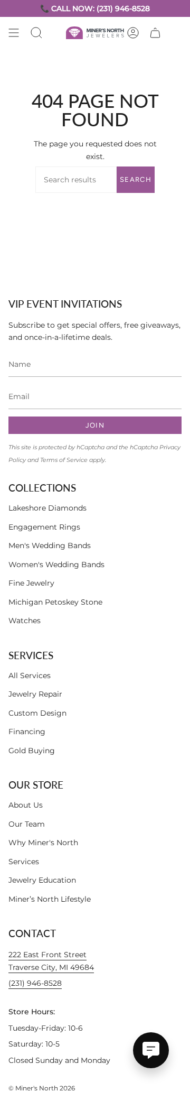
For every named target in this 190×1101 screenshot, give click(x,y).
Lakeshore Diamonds (47, 508)
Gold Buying (31, 750)
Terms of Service (64, 460)
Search (135, 179)
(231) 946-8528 (35, 983)
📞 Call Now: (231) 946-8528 (95, 8)
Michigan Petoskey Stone (55, 602)
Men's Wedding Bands (49, 545)
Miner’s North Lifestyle (49, 899)
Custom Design (37, 713)
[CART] (155, 33)
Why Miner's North (43, 842)
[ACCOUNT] (133, 33)
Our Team (26, 824)
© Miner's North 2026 (41, 1088)
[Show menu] (14, 33)
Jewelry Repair (35, 694)
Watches (24, 620)
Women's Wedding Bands (56, 564)
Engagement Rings (44, 527)
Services (23, 861)
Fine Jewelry (31, 583)
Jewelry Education (42, 880)
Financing (26, 731)
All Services (29, 675)
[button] (36, 33)
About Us (25, 805)
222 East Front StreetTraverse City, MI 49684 (51, 961)
